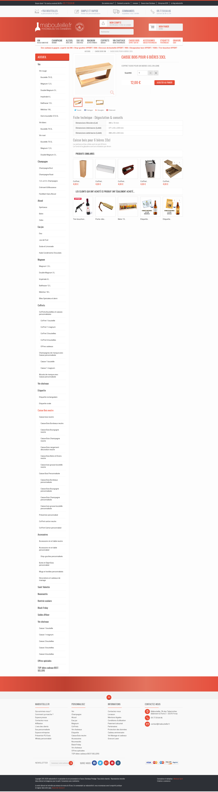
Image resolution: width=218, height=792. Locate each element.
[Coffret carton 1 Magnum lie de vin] (128, 169)
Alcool (69, 41)
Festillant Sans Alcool (47, 194)
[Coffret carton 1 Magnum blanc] (105, 169)
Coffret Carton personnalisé (50, 528)
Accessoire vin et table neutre (51, 541)
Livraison (135, 3)
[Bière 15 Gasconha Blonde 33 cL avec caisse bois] (128, 207)
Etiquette (164, 41)
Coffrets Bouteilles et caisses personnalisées (50, 313)
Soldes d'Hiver (43, 614)
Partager (89, 110)
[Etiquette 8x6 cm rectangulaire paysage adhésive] (150, 207)
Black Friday (43, 607)
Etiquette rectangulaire (48, 397)
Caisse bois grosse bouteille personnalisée (52, 507)
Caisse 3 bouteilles (46, 648)
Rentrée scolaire (45, 600)
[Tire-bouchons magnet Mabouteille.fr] (83, 207)
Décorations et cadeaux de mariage (49, 579)
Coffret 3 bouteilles (48, 333)
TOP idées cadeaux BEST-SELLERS (48, 669)
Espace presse (41, 717)
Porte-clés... (100, 219)
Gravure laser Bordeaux (148, 3)
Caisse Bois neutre (45, 410)
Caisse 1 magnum (48, 368)
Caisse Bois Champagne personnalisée (50, 498)
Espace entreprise (42, 733)
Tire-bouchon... (79, 219)
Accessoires (150, 41)
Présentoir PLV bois (43, 736)
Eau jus (80, 41)
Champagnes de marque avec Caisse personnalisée (51, 354)
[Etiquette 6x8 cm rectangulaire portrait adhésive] (173, 207)
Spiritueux (43, 207)
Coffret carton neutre (47, 521)
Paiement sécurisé (115, 723)
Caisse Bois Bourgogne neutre (50, 431)
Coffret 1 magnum (48, 327)
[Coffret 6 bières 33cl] (78, 102)
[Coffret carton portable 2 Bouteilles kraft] (150, 169)
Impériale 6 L (46, 97)
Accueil (87, 51)
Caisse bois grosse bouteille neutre (52, 466)
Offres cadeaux (47, 346)
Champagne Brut (46, 168)
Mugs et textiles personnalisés (51, 572)
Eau (40, 233)
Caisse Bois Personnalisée (49, 474)
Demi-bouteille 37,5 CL (49, 116)
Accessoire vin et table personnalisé (48, 549)
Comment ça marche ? (44, 714)
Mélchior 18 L (46, 110)
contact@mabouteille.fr (160, 724)
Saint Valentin (44, 587)
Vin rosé (42, 135)
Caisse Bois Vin (100, 51)
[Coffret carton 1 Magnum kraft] (83, 169)
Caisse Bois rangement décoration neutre (50, 448)
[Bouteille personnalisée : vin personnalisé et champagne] (53, 27)
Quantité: (128, 73)
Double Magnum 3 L (48, 90)
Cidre (41, 220)
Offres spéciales (44, 660)
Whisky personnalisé (43, 739)
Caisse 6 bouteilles (46, 654)
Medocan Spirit (178, 778)
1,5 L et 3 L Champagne (48, 181)
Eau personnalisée (42, 730)
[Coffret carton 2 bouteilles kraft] (173, 169)
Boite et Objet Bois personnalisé (46, 564)
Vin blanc (42, 123)
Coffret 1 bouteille (48, 321)
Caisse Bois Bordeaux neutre (52, 423)
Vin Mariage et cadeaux (117, 736)
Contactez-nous (41, 720)
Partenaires (112, 727)
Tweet (78, 110)
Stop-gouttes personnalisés (52, 556)
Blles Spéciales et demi (48, 298)
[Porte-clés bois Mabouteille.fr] (105, 207)
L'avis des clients (41, 727)
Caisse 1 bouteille (47, 362)
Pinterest (111, 110)
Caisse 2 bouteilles (46, 641)
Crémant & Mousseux (47, 187)
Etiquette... (144, 219)
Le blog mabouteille (177, 3)
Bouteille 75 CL (46, 77)
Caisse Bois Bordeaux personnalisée (49, 481)
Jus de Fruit (43, 240)
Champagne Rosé (46, 175)
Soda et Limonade (46, 246)
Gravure (177, 41)
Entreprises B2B (163, 3)
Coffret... (76, 181)
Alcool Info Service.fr (58, 787)
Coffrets (105, 41)
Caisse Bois (134, 41)
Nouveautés (43, 594)
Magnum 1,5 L (46, 84)
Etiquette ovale (45, 403)
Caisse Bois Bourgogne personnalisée (50, 490)
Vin (42, 41)
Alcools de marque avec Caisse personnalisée (48, 376)
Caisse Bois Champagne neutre (50, 439)
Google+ (100, 110)
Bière (41, 214)
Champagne (57, 41)
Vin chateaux (119, 41)
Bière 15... (122, 219)
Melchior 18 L (44, 292)
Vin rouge (43, 71)
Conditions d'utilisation (117, 720)
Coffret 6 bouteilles (48, 340)
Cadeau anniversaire (116, 733)
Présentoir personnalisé (48, 515)
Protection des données (117, 730)
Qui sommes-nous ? (108, 3)
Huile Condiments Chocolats (50, 253)
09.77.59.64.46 (68, 3)
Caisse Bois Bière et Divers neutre (51, 457)
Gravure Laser (113, 739)
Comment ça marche (123, 3)
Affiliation (39, 723)
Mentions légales (114, 717)
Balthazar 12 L (46, 103)
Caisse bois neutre (46, 417)
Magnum (92, 41)
